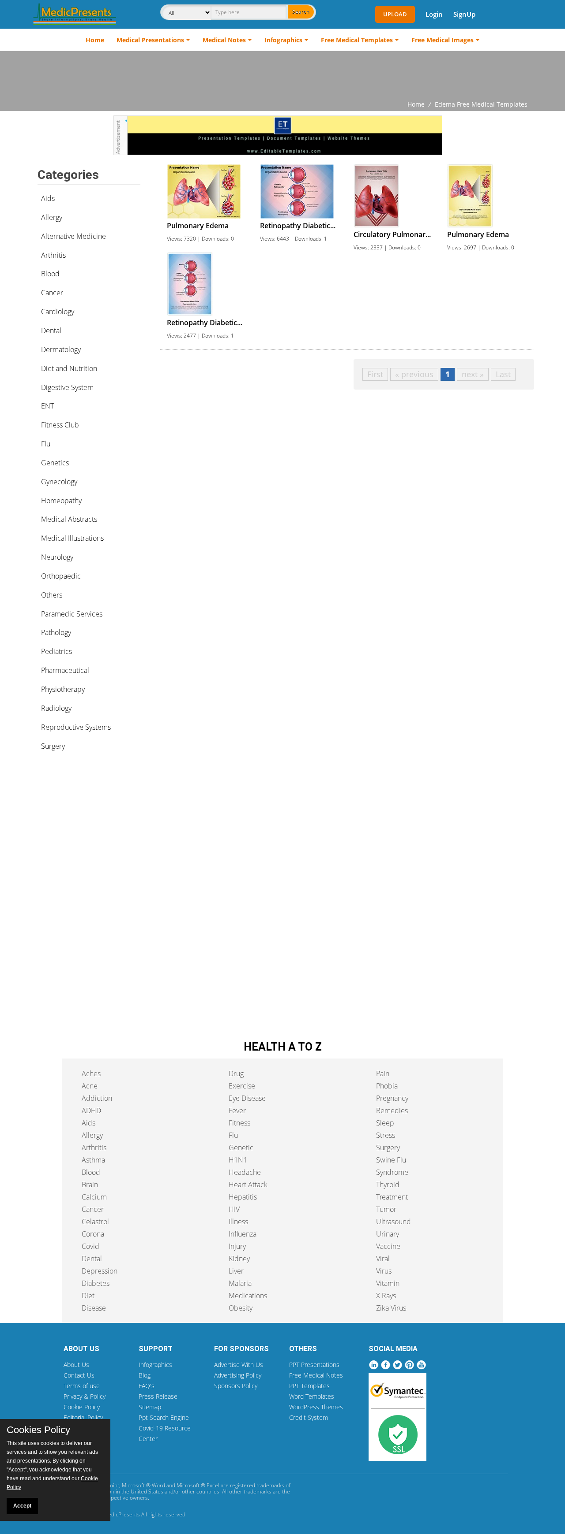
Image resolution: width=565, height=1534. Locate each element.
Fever (237, 1110)
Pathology (56, 632)
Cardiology (57, 311)
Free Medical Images (442, 40)
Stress (385, 1135)
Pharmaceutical (65, 670)
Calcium (94, 1197)
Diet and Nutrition (69, 368)
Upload (395, 14)
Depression (99, 1271)
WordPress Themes (316, 1407)
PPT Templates (309, 1386)
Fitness (239, 1123)
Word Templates (311, 1396)
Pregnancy (392, 1098)
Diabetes (95, 1283)
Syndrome (392, 1172)
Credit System (308, 1417)
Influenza (242, 1234)
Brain (90, 1184)
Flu (45, 444)
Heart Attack (248, 1184)
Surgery (53, 746)
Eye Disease (247, 1098)
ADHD (91, 1110)
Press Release (158, 1396)
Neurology (57, 557)
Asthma (93, 1160)
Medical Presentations (150, 40)
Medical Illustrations (72, 538)
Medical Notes (224, 40)
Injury (237, 1246)
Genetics (55, 463)
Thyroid (387, 1184)
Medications (248, 1295)
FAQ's (146, 1386)
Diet (88, 1295)
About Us (76, 1364)
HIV (234, 1209)
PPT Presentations (314, 1364)
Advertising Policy (237, 1375)
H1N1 (238, 1160)
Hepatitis (243, 1197)
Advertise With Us (238, 1364)
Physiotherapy (63, 689)
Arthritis (53, 255)
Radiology (56, 708)
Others (51, 595)
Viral (383, 1258)
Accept (22, 1506)
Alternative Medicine (73, 236)
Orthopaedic (61, 576)
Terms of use (82, 1386)
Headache (245, 1172)
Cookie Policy (82, 1407)
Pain (382, 1073)
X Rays (386, 1295)
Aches (91, 1073)
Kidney (239, 1258)
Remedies (392, 1110)
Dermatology (61, 349)
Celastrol (95, 1221)
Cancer (52, 292)
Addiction (97, 1098)
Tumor (386, 1209)
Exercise (242, 1086)
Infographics (283, 40)
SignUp (464, 14)
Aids (48, 198)
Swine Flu (391, 1160)
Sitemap (150, 1407)
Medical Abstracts (69, 519)
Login (434, 14)
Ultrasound (393, 1221)
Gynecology (59, 482)
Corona (93, 1234)
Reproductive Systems (76, 727)
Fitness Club (60, 425)
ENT (47, 406)
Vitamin (387, 1283)
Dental (51, 330)
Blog (145, 1375)
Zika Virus (391, 1308)
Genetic (241, 1147)
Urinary (387, 1234)
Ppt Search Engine (164, 1417)
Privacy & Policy (84, 1396)
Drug (236, 1073)
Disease (94, 1308)
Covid (90, 1246)
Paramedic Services (71, 614)
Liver (236, 1271)
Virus (384, 1271)
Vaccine (388, 1246)
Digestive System (67, 387)
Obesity (240, 1308)
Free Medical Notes (316, 1375)
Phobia (387, 1086)
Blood (50, 274)
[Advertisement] (282, 75)
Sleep (385, 1123)
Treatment (392, 1197)
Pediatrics (56, 651)
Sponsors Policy (235, 1386)
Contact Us (79, 1375)
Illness (238, 1221)
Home (95, 40)
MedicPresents (122, 1514)
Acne (90, 1086)
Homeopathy (61, 500)
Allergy (51, 217)
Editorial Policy (83, 1417)
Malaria (240, 1283)
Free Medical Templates (357, 40)
